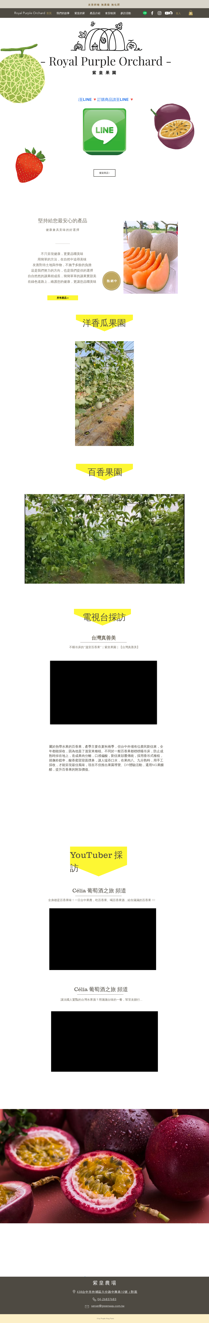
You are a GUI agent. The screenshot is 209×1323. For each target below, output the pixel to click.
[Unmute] (34, 579)
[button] (191, 12)
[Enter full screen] (180, 579)
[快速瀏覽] (150, 257)
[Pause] (29, 579)
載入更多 (152, 307)
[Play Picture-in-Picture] (174, 579)
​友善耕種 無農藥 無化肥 (104, 4)
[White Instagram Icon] (159, 13)
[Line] (144, 13)
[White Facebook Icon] (152, 13)
